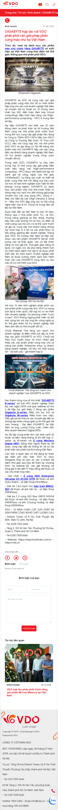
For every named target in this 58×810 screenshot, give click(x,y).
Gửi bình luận (29, 628)
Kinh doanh (34, 12)
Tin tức (22, 12)
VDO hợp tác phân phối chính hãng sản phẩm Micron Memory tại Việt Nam (27, 692)
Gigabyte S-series (16, 412)
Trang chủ (10, 12)
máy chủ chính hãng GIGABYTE (24, 48)
